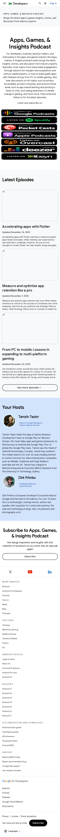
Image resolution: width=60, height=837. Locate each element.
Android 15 (7, 697)
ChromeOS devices (11, 668)
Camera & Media (9, 638)
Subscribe (30, 556)
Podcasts (6, 613)
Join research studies (11, 770)
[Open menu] (4, 3)
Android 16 (7, 693)
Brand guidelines (28, 816)
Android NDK (8, 745)
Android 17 (7, 689)
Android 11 (7, 715)
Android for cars (9, 672)
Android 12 (7, 711)
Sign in (53, 3)
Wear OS (6, 663)
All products (7, 806)
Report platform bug (11, 757)
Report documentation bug (14, 761)
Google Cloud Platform (12, 802)
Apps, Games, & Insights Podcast (23, 14)
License (14, 816)
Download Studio (9, 741)
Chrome (5, 793)
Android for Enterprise (12, 591)
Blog (4, 609)
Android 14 (7, 702)
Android (5, 586)
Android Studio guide (11, 727)
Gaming (6, 625)
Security (5, 595)
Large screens (8, 659)
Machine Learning (10, 629)
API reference (8, 736)
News (4, 604)
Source (5, 600)
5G (3, 647)
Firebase (6, 797)
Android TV (7, 677)
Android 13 (7, 706)
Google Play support (11, 766)
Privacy (5, 643)
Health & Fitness (9, 634)
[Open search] (40, 3)
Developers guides (10, 732)
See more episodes (29, 387)
